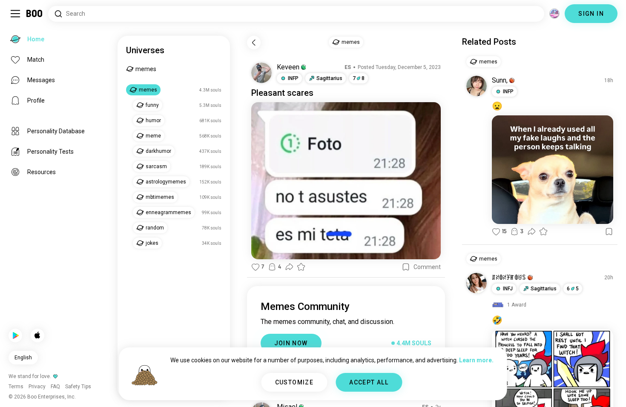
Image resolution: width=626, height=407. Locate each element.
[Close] (19, 19)
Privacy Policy (362, 390)
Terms (327, 390)
